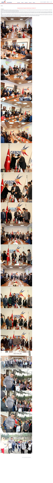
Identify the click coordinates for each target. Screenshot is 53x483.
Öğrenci (34, 2)
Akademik (26, 2)
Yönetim (22, 2)
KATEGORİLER (9, 2)
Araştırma (30, 2)
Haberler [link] (2, 5)
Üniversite (18, 2)
